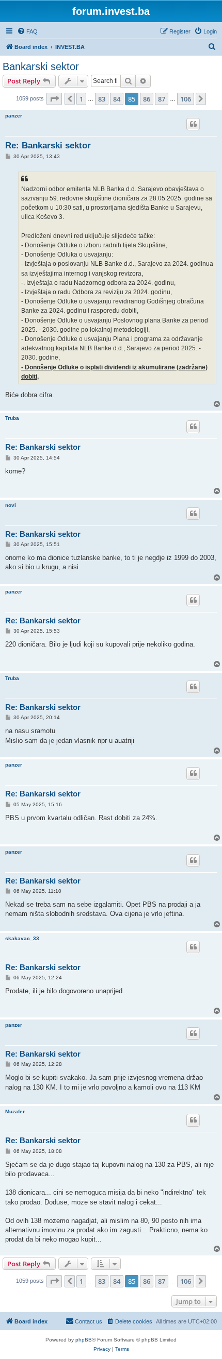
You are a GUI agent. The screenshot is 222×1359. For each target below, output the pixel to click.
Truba (12, 418)
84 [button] (116, 99)
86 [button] (146, 99)
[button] (54, 99)
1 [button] (81, 99)
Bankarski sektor (41, 66)
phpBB (83, 1340)
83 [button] (101, 99)
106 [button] (185, 99)
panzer (13, 115)
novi (10, 505)
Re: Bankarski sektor (48, 145)
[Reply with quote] (193, 124)
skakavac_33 (22, 938)
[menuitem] (27, 31)
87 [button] (161, 99)
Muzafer (15, 1111)
